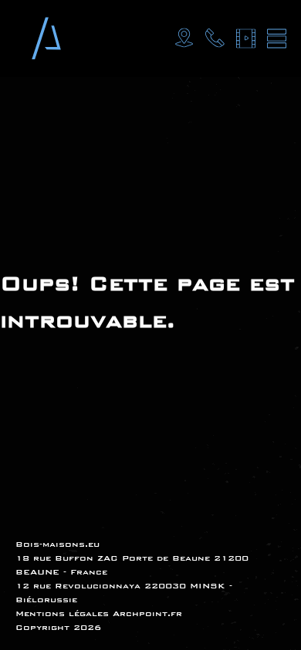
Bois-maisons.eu (57, 544)
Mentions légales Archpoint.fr (98, 613)
